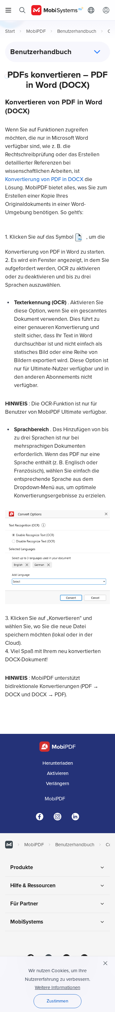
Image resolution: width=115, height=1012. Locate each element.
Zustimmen (57, 1001)
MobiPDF (36, 31)
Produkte (21, 867)
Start (10, 31)
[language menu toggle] (92, 10)
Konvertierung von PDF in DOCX (45, 179)
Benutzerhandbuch (76, 31)
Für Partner (24, 903)
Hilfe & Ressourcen (33, 885)
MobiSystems (26, 921)
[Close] (105, 963)
